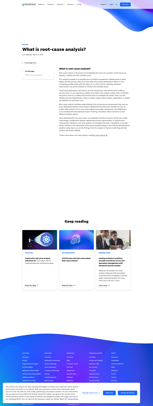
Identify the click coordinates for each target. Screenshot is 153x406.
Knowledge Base (30, 63)
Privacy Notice (73, 399)
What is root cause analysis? (34, 75)
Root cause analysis (98, 135)
